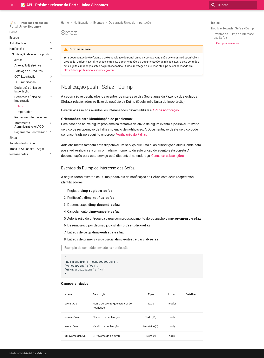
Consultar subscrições (167, 156)
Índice (215, 22)
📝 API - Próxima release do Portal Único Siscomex (28, 24)
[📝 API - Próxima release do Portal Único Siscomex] (12, 5)
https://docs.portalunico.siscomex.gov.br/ (89, 70)
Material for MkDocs (34, 353)
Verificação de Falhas (131, 134)
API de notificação (165, 110)
